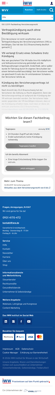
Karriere (6, 257)
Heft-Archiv (41, 10)
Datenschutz (27, 349)
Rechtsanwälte (9, 284)
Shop (5, 265)
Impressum (8, 349)
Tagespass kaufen (27, 146)
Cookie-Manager (10, 352)
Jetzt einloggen (27, 168)
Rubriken (29, 10)
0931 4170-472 (12, 217)
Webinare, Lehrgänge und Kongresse (20, 304)
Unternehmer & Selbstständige (17, 292)
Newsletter (8, 253)
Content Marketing (11, 308)
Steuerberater (9, 279)
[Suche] (50, 10)
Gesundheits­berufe (11, 287)
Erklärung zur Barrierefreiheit (34, 352)
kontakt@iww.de (11, 223)
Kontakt (6, 249)
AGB (17, 349)
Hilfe (5, 245)
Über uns (7, 261)
